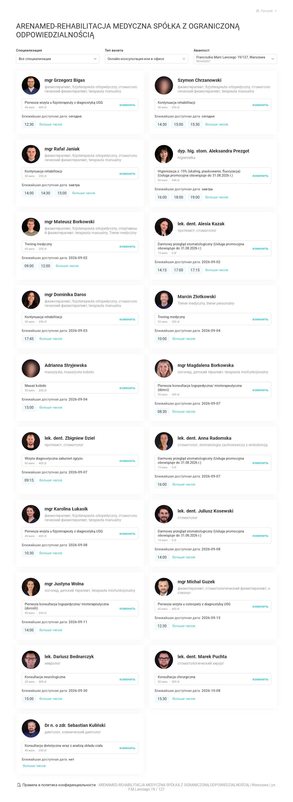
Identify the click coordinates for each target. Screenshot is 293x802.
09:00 (29, 266)
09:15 (29, 480)
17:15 (195, 270)
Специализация (29, 50)
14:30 (162, 124)
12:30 (29, 124)
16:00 (162, 197)
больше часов (50, 124)
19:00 (195, 197)
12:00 (45, 266)
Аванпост (201, 50)
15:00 (178, 124)
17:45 (29, 339)
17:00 (178, 270)
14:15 (162, 270)
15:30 (195, 124)
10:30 (29, 553)
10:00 (162, 339)
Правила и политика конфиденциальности (59, 785)
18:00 (178, 197)
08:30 (162, 411)
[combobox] (57, 58)
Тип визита (114, 50)
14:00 (29, 193)
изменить (127, 105)
